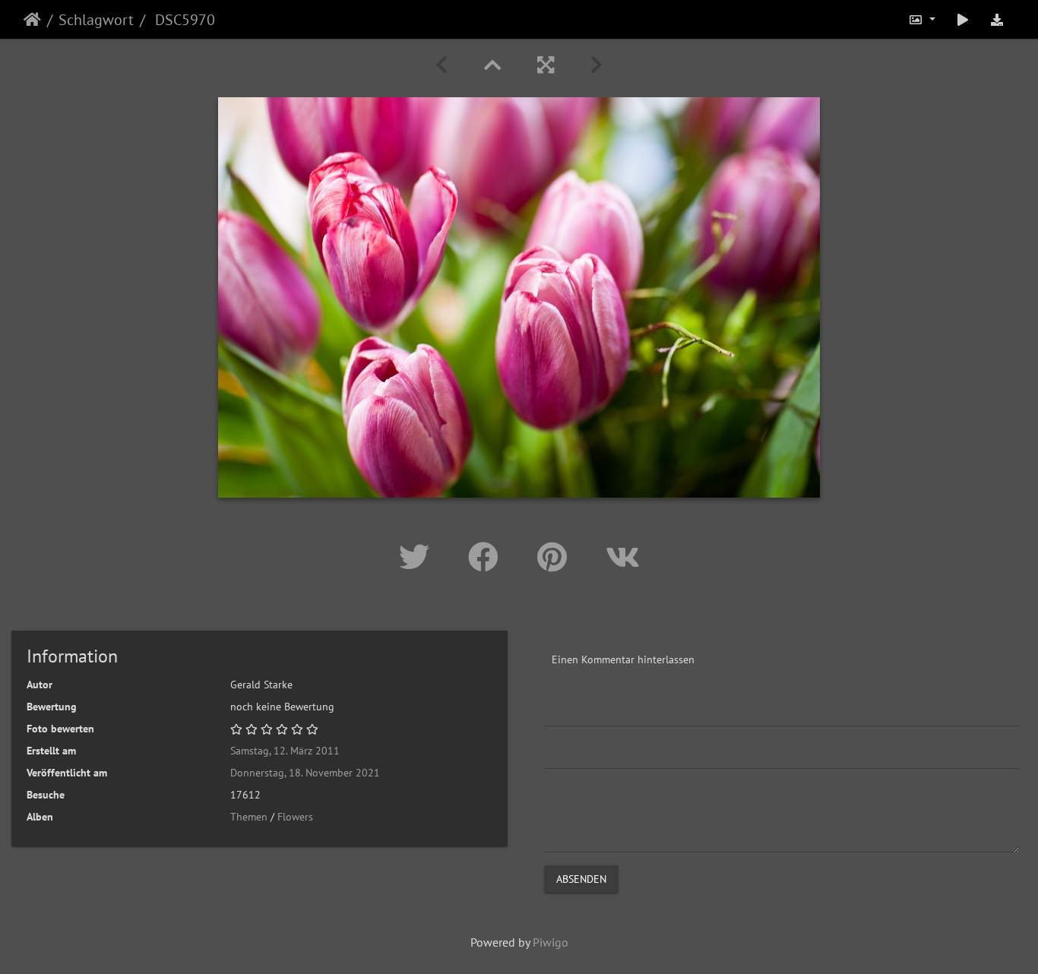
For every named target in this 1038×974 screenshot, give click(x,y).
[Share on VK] (622, 557)
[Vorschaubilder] (492, 64)
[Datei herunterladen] (996, 19)
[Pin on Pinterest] (556, 557)
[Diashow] (962, 19)
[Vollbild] (545, 64)
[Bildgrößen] (921, 19)
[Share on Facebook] (487, 557)
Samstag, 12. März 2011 (285, 750)
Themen (248, 817)
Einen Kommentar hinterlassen (623, 659)
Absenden (581, 879)
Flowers (295, 817)
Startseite (32, 19)
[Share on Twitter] (418, 557)
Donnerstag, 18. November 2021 (305, 773)
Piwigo (550, 942)
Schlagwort (96, 20)
